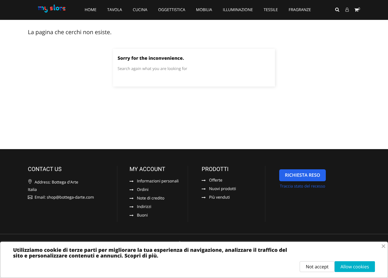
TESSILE (271, 10)
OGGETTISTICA (171, 10)
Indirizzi (144, 207)
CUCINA (140, 10)
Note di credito (150, 198)
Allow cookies (355, 266)
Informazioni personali (158, 181)
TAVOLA (114, 10)
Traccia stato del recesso (302, 186)
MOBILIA (204, 10)
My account (147, 169)
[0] (356, 10)
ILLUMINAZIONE (238, 10)
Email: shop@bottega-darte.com (64, 197)
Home (91, 10)
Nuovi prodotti (222, 189)
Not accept (317, 266)
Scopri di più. (141, 255)
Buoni (142, 215)
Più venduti (219, 197)
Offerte (215, 180)
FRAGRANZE (300, 10)
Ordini (143, 190)
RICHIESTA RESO (302, 175)
